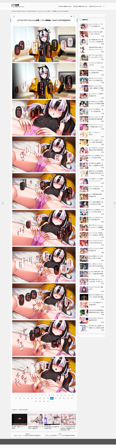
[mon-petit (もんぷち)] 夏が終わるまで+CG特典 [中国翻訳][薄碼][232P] (96, 103)
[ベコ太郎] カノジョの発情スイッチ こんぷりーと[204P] (96, 181)
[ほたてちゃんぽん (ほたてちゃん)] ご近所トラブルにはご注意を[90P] (96, 57)
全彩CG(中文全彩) (31, 11)
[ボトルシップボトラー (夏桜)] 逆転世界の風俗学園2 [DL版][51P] (96, 119)
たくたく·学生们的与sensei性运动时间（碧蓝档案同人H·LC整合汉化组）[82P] (68, 428)
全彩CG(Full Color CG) (95, 6)
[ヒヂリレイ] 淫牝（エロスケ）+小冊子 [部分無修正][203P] (96, 142)
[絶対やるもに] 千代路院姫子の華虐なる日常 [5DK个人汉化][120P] (96, 173)
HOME (14, 11)
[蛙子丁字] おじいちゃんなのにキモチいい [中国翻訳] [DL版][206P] (96, 227)
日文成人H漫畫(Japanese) (80, 6)
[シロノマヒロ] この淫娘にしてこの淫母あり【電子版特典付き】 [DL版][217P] (96, 235)
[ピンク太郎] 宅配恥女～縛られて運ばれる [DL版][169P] (96, 204)
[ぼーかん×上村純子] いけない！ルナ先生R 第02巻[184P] (96, 212)
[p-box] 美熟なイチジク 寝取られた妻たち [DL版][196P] (96, 258)
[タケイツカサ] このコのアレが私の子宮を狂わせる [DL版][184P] (96, 243)
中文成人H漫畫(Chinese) (64, 6)
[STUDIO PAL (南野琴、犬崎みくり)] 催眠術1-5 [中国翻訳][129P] (96, 165)
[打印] (71, 16)
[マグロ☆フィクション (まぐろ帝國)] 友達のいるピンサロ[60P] (96, 127)
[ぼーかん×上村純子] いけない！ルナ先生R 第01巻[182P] (96, 158)
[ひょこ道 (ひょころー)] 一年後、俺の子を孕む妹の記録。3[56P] (96, 266)
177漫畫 (15, 5)
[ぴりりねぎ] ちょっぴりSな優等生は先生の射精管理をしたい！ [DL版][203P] (96, 150)
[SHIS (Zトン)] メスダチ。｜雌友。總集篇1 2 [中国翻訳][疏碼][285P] (96, 88)
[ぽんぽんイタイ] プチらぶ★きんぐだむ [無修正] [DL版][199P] (96, 80)
